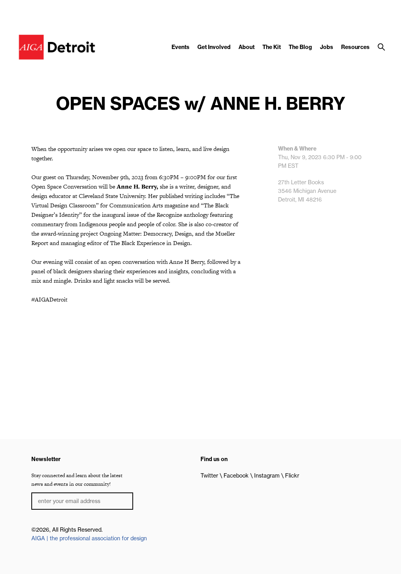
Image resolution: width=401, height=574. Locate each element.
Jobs (326, 47)
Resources (355, 47)
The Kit (271, 47)
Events (181, 47)
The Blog (300, 47)
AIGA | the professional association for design (89, 538)
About (246, 47)
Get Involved (214, 47)
